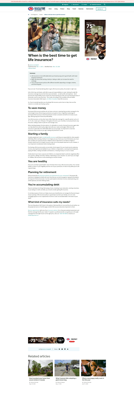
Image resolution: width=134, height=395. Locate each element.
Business (81, 9)
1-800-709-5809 (63, 213)
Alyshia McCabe (34, 382)
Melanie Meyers (61, 382)
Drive (50, 9)
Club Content (89, 9)
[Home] (36, 9)
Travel (74, 9)
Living (56, 9)
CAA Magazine (34, 14)
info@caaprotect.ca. (33, 215)
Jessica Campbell (34, 65)
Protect (62, 9)
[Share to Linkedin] (65, 349)
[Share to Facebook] (59, 349)
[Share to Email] (68, 349)
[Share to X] (62, 349)
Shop (68, 9)
